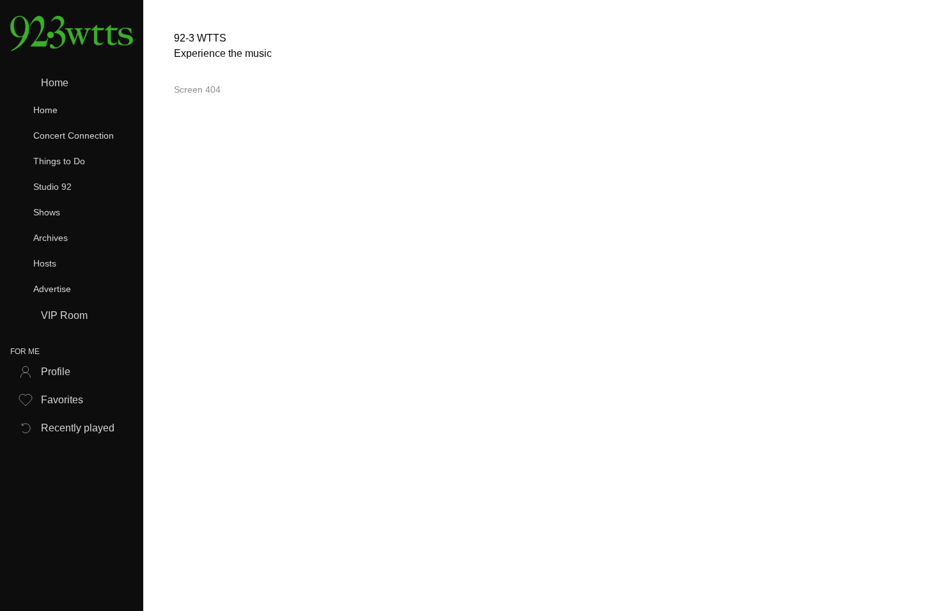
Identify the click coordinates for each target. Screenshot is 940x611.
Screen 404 (197, 89)
